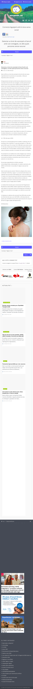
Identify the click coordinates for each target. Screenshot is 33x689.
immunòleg (5, 645)
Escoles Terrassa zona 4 (8, 667)
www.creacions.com (7, 241)
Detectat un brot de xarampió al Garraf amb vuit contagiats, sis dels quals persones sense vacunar (16, 43)
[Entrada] (2, 70)
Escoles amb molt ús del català (9, 677)
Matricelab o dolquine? (7, 643)
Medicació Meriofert (7, 679)
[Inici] (16, 11)
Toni (4, 61)
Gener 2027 (5, 649)
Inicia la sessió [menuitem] (27, 2)
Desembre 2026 (6, 657)
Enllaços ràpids (6, 2)
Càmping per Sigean (7, 663)
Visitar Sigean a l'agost (7, 661)
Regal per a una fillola (7, 659)
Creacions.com (26, 687)
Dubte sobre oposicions (8, 665)
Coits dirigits (5, 669)
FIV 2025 (4, 675)
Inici (4, 521)
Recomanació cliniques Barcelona (10, 651)
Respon (17, 51)
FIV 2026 (4, 647)
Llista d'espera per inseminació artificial (11, 673)
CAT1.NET (30, 271)
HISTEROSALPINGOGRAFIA (8, 671)
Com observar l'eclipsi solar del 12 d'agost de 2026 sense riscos (17, 655)
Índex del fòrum (10, 521)
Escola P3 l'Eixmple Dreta (8, 681)
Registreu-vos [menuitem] (19, 2)
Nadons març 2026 (6, 653)
